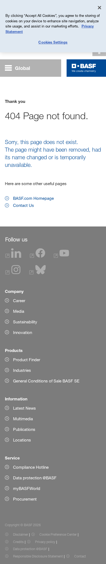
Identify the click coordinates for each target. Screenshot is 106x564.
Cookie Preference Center (58, 534)
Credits (18, 542)
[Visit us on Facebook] (37, 256)
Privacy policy (45, 542)
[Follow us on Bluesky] (37, 273)
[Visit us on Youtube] (61, 256)
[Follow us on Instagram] (13, 273)
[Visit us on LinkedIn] (13, 256)
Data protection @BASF (30, 549)
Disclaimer (20, 534)
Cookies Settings (52, 42)
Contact (80, 556)
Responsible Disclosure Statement (38, 556)
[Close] (99, 8)
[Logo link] (84, 68)
